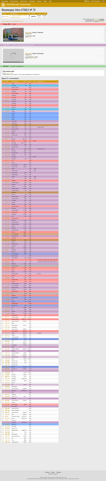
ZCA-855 (7, 206)
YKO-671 (7, 353)
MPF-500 (7, 147)
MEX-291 (7, 109)
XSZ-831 (7, 351)
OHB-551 (7, 111)
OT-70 (6, 416)
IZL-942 (7, 283)
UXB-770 (7, 202)
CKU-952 (7, 349)
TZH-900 (7, 299)
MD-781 (7, 85)
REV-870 (7, 157)
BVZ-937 (7, 321)
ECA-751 (7, 196)
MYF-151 (7, 262)
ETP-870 (7, 428)
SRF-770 (7, 275)
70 (3, 85)
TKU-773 (7, 143)
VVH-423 (7, 268)
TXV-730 (7, 172)
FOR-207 (7, 400)
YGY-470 (7, 303)
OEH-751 (7, 119)
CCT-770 (7, 256)
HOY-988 (7, 248)
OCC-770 (7, 125)
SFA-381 (7, 214)
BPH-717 (7, 270)
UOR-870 (7, 161)
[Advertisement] (53, 457)
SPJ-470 (7, 430)
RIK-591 (7, 246)
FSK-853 (7, 424)
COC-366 (7, 410)
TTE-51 (7, 103)
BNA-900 (7, 212)
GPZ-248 (7, 396)
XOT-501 (7, 404)
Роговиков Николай (32, 58)
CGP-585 (7, 295)
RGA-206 (7, 228)
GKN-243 (7, 345)
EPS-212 (7, 402)
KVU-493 (7, 432)
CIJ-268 (7, 347)
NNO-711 (7, 377)
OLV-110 (7, 167)
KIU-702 (7, 254)
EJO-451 (7, 208)
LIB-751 (7, 242)
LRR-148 (7, 390)
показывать (101, 21)
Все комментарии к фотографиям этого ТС (12, 21)
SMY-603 (7, 293)
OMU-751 (7, 168)
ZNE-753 (7, 418)
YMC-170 (7, 442)
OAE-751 (7, 115)
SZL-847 (7, 414)
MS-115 (7, 91)
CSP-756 (7, 438)
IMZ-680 (7, 244)
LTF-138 (7, 272)
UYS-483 (7, 363)
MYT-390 (7, 422)
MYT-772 (7, 323)
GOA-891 (7, 315)
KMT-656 (7, 365)
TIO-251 (7, 240)
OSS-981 (7, 216)
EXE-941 (7, 279)
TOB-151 (7, 184)
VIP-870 (7, 218)
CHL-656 (7, 331)
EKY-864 (7, 339)
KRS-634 (7, 341)
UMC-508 (7, 155)
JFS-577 (7, 287)
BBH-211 (7, 182)
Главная (47, 472)
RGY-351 (7, 234)
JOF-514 (7, 379)
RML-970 (7, 200)
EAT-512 (7, 176)
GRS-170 (7, 440)
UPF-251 (7, 266)
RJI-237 (7, 317)
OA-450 (7, 93)
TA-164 (7, 107)
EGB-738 (7, 226)
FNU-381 (7, 408)
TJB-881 (7, 97)
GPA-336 (7, 329)
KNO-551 (7, 388)
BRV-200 (7, 369)
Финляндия (6, 16)
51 (3, 83)
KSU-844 (7, 313)
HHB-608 (7, 127)
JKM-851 (7, 394)
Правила (58, 472)
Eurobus (30, 36)
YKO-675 (7, 359)
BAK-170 (7, 190)
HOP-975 (7, 165)
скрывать (96, 19)
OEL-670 (7, 133)
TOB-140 (7, 174)
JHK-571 (7, 319)
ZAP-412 (7, 194)
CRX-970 (7, 436)
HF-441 (7, 83)
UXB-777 (7, 198)
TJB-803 (7, 131)
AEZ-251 (7, 230)
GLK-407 (7, 384)
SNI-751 (7, 291)
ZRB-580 (7, 355)
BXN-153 (7, 335)
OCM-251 (7, 117)
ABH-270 (7, 123)
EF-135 (7, 99)
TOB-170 (7, 159)
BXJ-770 (7, 412)
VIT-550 (7, 258)
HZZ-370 (7, 281)
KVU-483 (7, 434)
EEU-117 (7, 204)
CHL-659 (7, 333)
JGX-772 (7, 297)
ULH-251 (7, 145)
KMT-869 (7, 373)
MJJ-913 (7, 192)
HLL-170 (7, 149)
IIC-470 (7, 236)
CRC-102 (7, 337)
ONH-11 (7, 89)
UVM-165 (7, 180)
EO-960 (7, 105)
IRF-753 (7, 274)
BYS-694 (7, 264)
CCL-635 (7, 238)
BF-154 (7, 87)
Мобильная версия (53, 474)
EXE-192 (7, 285)
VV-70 (6, 250)
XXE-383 (7, 327)
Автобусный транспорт (18, 4)
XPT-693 (7, 426)
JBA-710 (7, 222)
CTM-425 (7, 381)
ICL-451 (7, 210)
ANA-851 (7, 153)
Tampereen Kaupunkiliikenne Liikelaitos (19, 15)
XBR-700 (7, 137)
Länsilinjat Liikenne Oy (15, 17)
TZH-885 (7, 361)
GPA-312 (7, 325)
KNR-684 (7, 386)
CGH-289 (7, 277)
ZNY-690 (7, 305)
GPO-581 (7, 357)
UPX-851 (7, 151)
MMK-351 (7, 307)
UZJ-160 (7, 392)
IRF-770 (7, 311)
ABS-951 (7, 121)
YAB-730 (7, 220)
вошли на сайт (9, 73)
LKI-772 (7, 289)
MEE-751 (7, 113)
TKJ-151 (7, 141)
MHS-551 (7, 186)
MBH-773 (7, 139)
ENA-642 (7, 367)
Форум (53, 472)
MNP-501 (7, 406)
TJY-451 (7, 301)
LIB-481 (7, 232)
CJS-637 (7, 375)
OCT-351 (7, 129)
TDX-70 (7, 95)
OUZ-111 (7, 382)
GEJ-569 (7, 260)
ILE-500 (7, 343)
